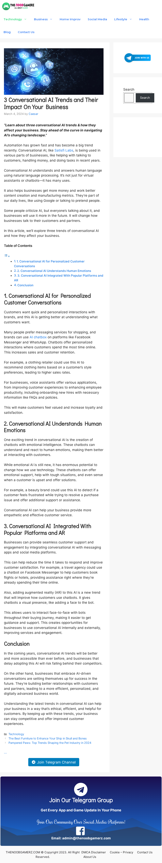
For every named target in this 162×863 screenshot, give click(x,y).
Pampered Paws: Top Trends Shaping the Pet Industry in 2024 (49, 742)
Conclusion (25, 285)
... (5, 752)
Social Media (97, 19)
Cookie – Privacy (121, 852)
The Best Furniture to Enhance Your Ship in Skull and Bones (47, 738)
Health (144, 19)
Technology (13, 19)
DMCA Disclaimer (93, 852)
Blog (7, 32)
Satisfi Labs (64, 150)
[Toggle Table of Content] (7, 256)
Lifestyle (120, 19)
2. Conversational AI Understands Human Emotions (54, 271)
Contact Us (26, 32)
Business (41, 19)
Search (128, 89)
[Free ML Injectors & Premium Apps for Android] (18, 6)
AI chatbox (38, 337)
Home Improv (70, 19)
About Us (89, 857)
